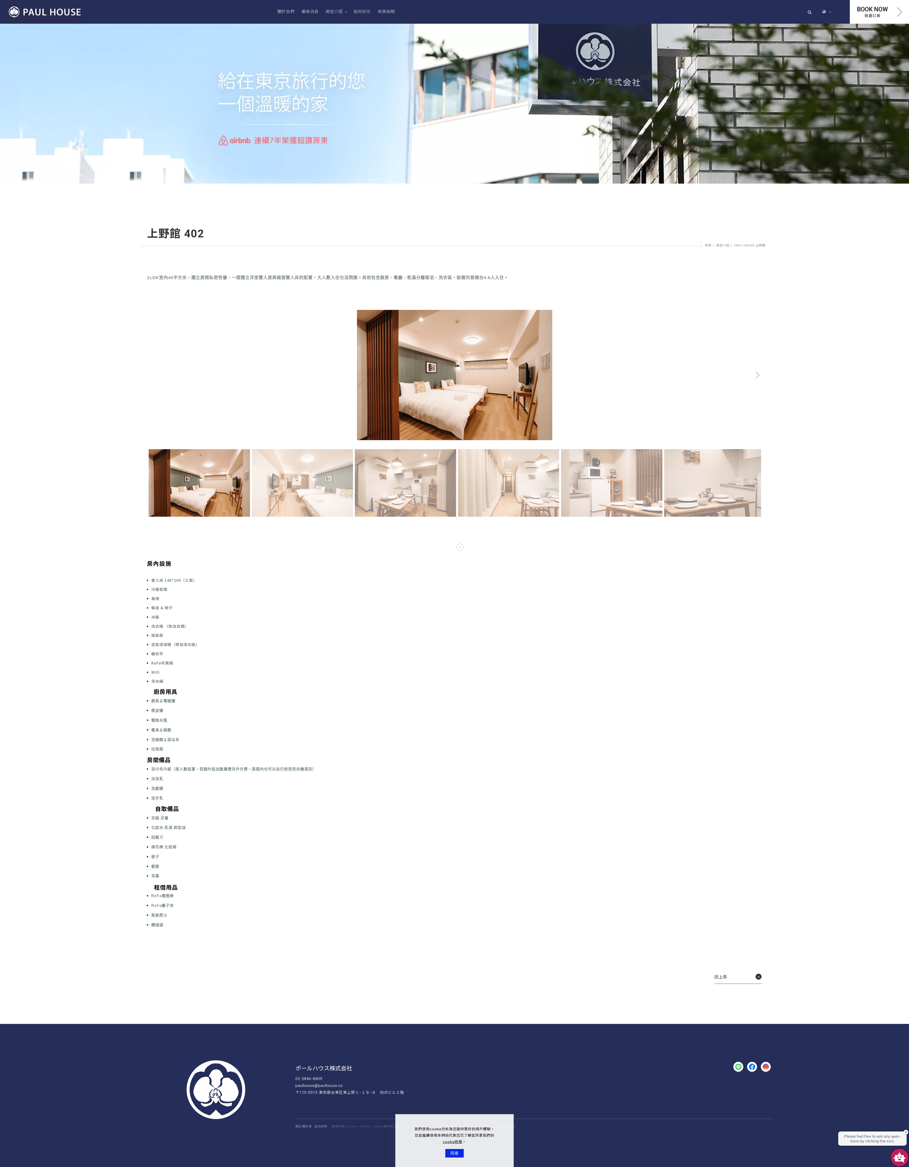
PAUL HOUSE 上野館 (750, 245)
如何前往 (362, 11)
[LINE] (738, 1067)
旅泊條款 (321, 1126)
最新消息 (310, 11)
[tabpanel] (454, 104)
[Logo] (44, 12)
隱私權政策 (303, 1126)
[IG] (766, 1067)
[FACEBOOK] (752, 1067)
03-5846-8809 (308, 1079)
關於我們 (285, 11)
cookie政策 (452, 1142)
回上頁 (720, 977)
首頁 (708, 245)
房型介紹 (334, 11)
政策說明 (386, 11)
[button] (809, 12)
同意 (454, 1153)
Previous (156, 313)
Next (742, 313)
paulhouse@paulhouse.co (319, 1085)
